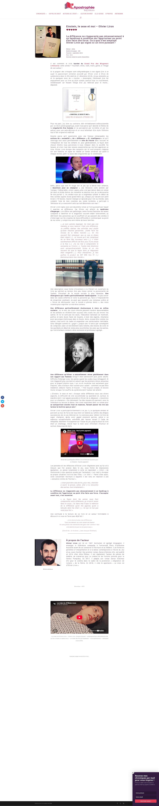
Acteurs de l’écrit (70, 14)
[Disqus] (79, 729)
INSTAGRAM (119, 14)
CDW (50, 803)
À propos (109, 14)
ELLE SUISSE (99, 14)
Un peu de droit (55, 14)
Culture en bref (87, 14)
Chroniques (40, 14)
